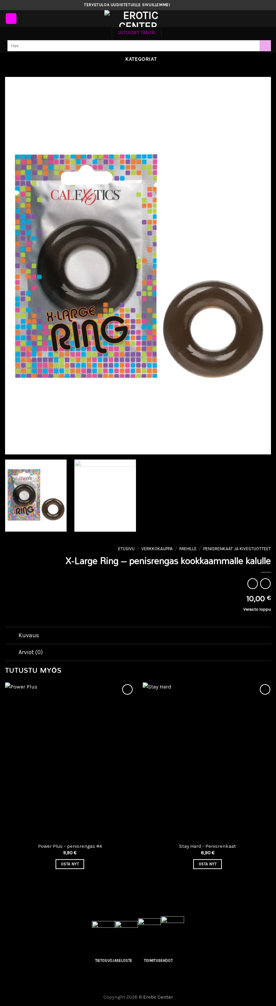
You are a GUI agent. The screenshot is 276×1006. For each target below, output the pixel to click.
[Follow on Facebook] (176, 5)
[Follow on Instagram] (182, 5)
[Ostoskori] (267, 18)
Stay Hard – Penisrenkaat (207, 846)
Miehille (188, 548)
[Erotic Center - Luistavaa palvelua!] (138, 18)
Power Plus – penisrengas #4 (70, 846)
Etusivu (126, 548)
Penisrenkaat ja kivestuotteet (237, 548)
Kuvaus (29, 635)
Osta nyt (70, 864)
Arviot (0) (31, 652)
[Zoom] (14, 446)
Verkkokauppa (157, 548)
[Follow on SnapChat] (188, 5)
